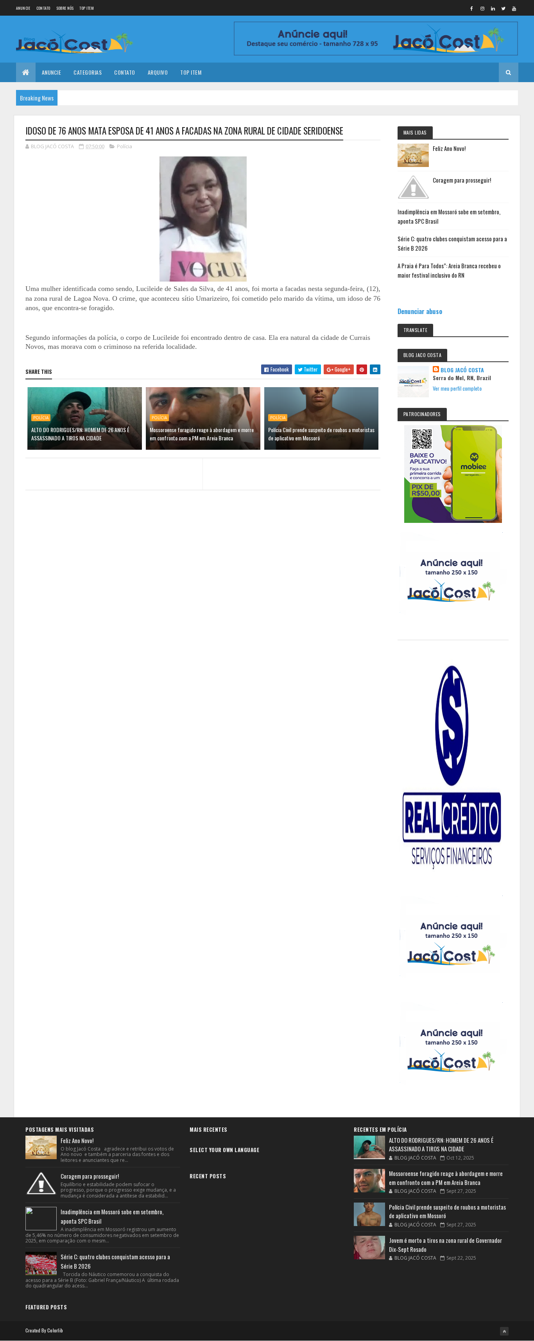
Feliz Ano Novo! (449, 148)
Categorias (87, 72)
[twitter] (503, 8)
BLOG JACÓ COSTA (462, 370)
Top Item (86, 8)
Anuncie (23, 8)
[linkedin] (493, 8)
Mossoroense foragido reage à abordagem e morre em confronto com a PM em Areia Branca (202, 433)
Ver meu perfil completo (457, 388)
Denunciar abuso (420, 311)
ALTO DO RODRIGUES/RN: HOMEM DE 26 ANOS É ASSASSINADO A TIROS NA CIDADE (80, 433)
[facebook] (472, 8)
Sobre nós (65, 8)
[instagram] (482, 8)
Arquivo (158, 72)
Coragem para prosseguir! (462, 180)
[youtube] (514, 8)
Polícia (124, 146)
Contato (43, 8)
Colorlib (55, 1330)
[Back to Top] (504, 1331)
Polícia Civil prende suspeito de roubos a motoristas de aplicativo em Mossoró (321, 433)
